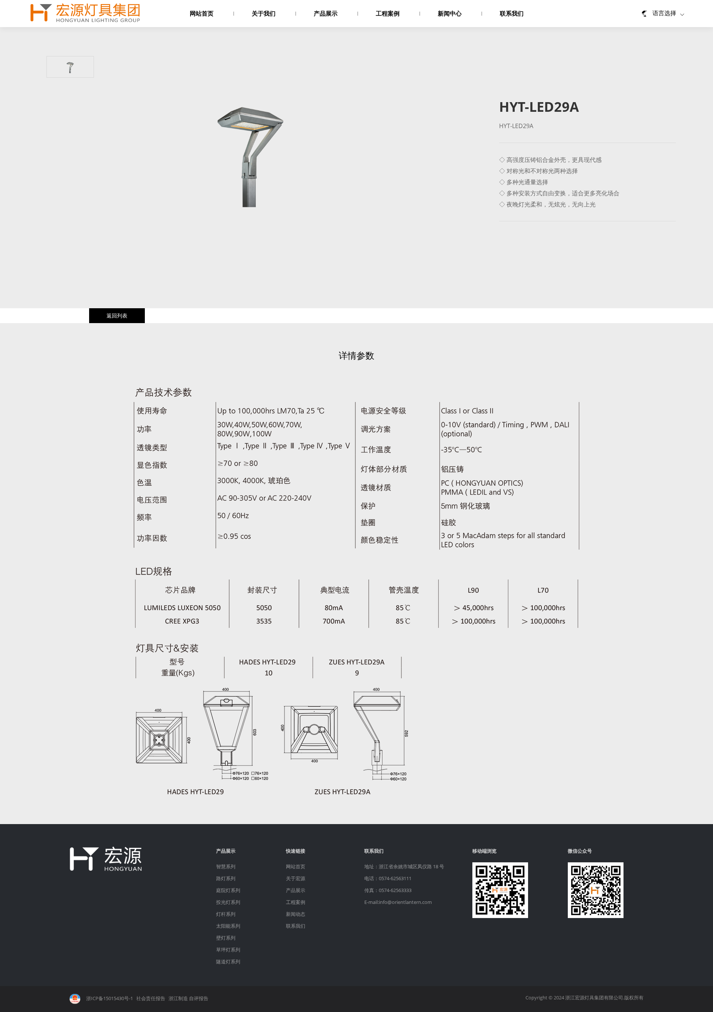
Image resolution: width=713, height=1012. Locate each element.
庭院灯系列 (228, 890)
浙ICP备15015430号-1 (109, 998)
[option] (250, 154)
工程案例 (388, 13)
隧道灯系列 (228, 961)
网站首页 (202, 13)
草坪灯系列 (228, 949)
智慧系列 (225, 866)
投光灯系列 (228, 902)
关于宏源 (295, 878)
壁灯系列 (225, 937)
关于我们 (264, 13)
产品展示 (326, 13)
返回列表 (117, 315)
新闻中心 (450, 13)
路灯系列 (225, 878)
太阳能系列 (228, 925)
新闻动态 (295, 914)
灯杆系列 (225, 914)
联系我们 (512, 13)
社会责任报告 (150, 998)
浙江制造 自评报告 (188, 998)
